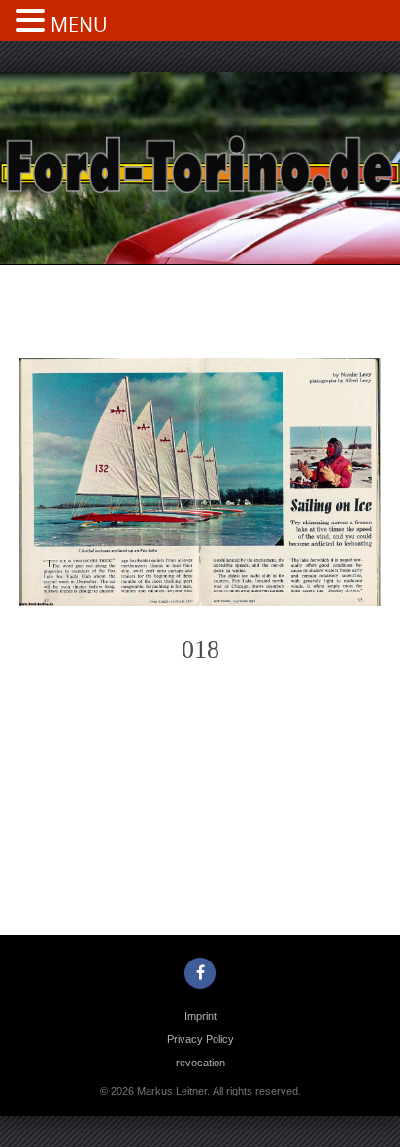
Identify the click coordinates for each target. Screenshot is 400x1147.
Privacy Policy (200, 1039)
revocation (200, 1062)
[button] (33, 22)
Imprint (200, 1016)
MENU (79, 25)
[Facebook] (200, 973)
